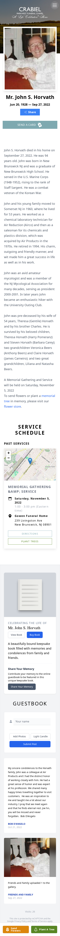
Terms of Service (39, 921)
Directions (30, 533)
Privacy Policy (20, 921)
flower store (12, 406)
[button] (30, 461)
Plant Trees (29, 541)
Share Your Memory (22, 686)
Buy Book (35, 634)
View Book (16, 634)
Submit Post (30, 744)
